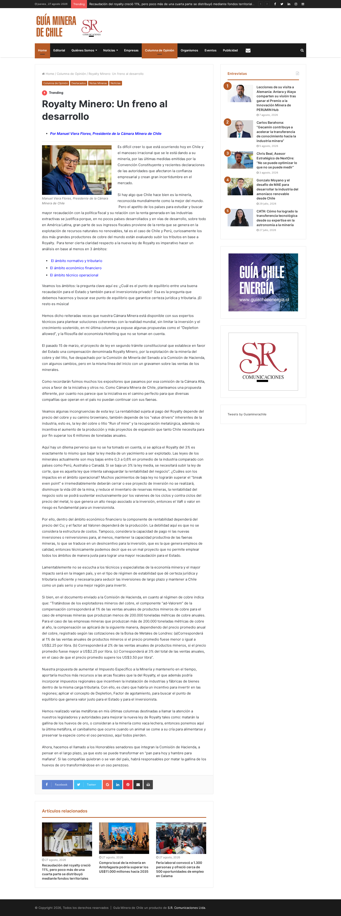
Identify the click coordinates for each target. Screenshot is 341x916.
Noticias (109, 50)
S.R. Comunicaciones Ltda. (187, 908)
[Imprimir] (148, 784)
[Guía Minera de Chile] (68, 26)
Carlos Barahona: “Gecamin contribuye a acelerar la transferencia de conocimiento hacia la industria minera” (276, 131)
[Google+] (107, 784)
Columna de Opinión (159, 50)
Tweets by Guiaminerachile (247, 414)
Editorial (59, 50)
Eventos (210, 50)
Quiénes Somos (82, 50)
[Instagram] (295, 4)
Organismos (189, 50)
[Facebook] (274, 4)
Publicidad (230, 50)
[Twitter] (281, 4)
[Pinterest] (127, 784)
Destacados (78, 83)
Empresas (131, 50)
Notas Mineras (98, 83)
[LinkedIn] (288, 4)
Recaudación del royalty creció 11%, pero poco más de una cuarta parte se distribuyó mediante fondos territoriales (172, 4)
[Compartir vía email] (138, 784)
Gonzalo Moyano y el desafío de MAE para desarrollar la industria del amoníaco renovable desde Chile (277, 189)
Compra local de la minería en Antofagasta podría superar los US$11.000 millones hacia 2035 (123, 867)
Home (42, 50)
